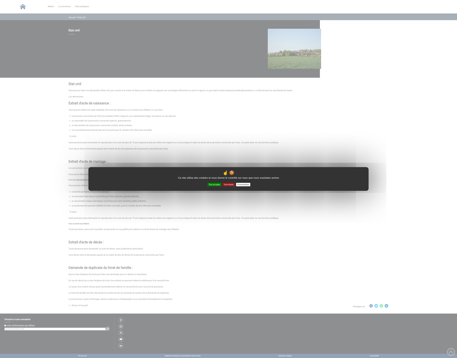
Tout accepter (214, 185)
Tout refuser (229, 185)
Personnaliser (243, 185)
